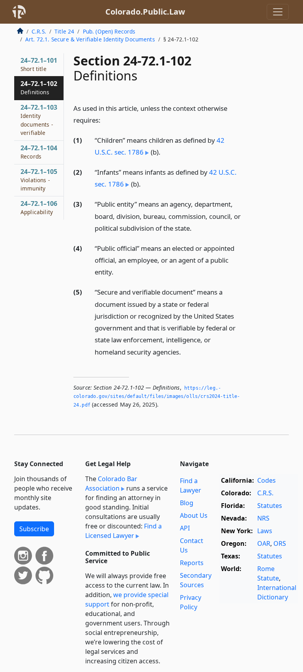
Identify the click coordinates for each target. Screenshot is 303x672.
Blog (186, 502)
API (185, 528)
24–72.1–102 (39, 87)
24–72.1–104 (39, 152)
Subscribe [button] (34, 529)
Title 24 (64, 31)
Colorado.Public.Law (145, 11)
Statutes (269, 505)
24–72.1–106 (39, 207)
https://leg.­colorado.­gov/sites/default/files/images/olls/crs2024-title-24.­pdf (156, 396)
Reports (192, 562)
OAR (263, 543)
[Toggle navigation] (278, 12)
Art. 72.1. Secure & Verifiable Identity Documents (90, 39)
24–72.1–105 (39, 179)
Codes (266, 480)
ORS (279, 543)
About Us (194, 515)
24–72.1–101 (39, 64)
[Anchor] (105, 119)
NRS (263, 518)
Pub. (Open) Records (109, 31)
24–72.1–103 (39, 119)
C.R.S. (39, 31)
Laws (264, 530)
